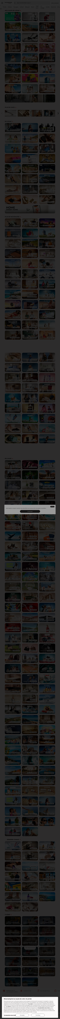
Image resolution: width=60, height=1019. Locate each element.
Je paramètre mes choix (10, 1015)
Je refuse (38, 1015)
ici (36, 1011)
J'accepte (22, 1015)
